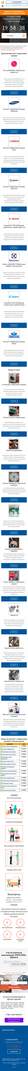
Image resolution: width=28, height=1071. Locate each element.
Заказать (14, 92)
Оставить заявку (14, 1046)
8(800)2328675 (16, 2)
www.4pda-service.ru (19, 1059)
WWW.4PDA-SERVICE (8, 1030)
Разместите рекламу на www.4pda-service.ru (14, 1020)
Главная (4, 972)
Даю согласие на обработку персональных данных (14, 992)
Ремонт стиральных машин (14, 972)
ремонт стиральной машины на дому (11, 49)
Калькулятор (16, 4)
